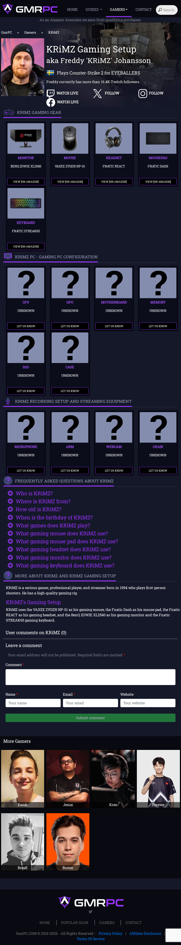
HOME (72, 9)
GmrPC (6, 32)
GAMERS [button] (117, 9)
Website (127, 694)
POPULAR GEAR (74, 922)
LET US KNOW (26, 326)
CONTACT (144, 9)
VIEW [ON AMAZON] (26, 181)
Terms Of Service (91, 938)
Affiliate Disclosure (145, 933)
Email (69, 694)
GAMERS (106, 922)
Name (12, 694)
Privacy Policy (110, 933)
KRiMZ (53, 32)
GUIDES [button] (92, 9)
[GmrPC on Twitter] (91, 911)
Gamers (30, 32)
